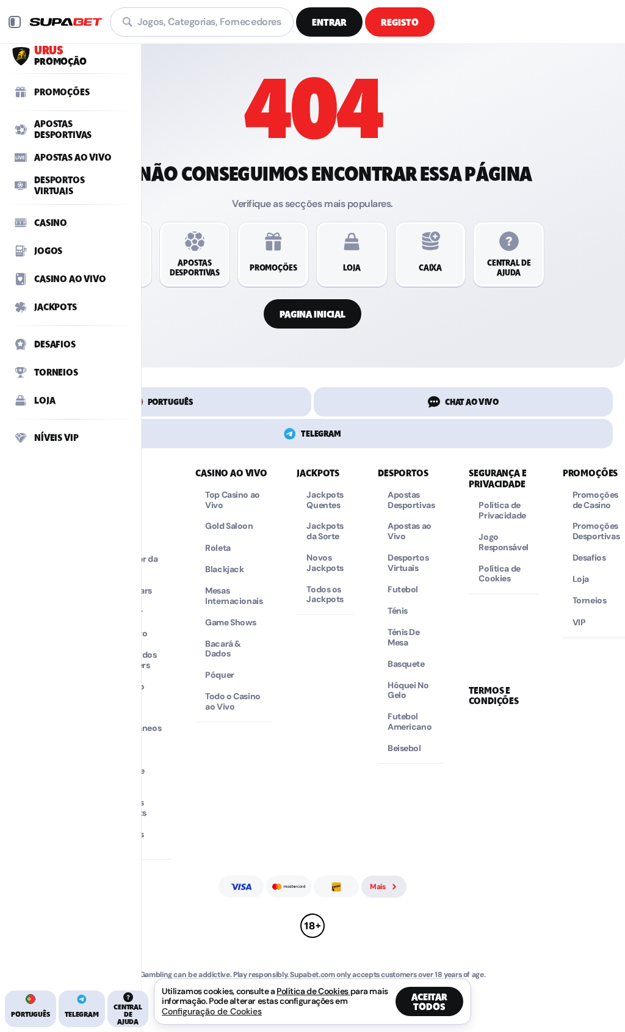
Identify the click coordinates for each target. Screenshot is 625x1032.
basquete (406, 664)
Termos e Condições (494, 696)
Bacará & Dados (223, 649)
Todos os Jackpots (325, 594)
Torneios (590, 600)
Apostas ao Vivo (410, 531)
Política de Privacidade (502, 510)
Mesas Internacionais (233, 596)
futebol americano (410, 721)
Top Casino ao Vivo (232, 500)
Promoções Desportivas (596, 531)
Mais (378, 887)
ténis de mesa (404, 637)
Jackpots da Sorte (325, 531)
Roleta (217, 548)
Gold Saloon (229, 526)
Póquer (219, 675)
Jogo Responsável (503, 542)
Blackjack (224, 569)
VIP (579, 622)
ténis (398, 611)
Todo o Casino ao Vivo (233, 701)
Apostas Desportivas (411, 500)
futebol (403, 589)
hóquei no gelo (408, 690)
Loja (581, 579)
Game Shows (230, 622)
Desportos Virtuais (408, 563)
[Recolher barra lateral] (14, 22)
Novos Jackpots (325, 563)
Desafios (589, 558)
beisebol (404, 748)
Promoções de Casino (595, 500)
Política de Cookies (499, 574)
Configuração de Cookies (212, 1011)
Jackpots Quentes (325, 500)
